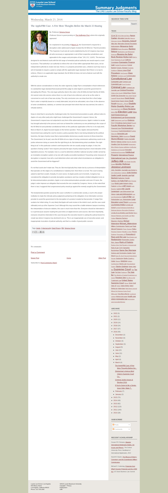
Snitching (124, 261)
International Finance (126, 155)
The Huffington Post (82, 35)
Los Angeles (132, 202)
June (117, 353)
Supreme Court (122, 269)
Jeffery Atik (117, 161)
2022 (116, 313)
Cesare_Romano (122, 68)
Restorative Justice (128, 239)
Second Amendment (130, 256)
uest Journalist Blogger (118, 302)
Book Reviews (117, 57)
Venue (126, 283)
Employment (63, 487)
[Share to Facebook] (41, 232)
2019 (116, 323)
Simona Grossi (64, 32)
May (117, 356)
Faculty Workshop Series (121, 125)
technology (131, 299)
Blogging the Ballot (125, 54)
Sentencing (119, 258)
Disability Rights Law (125, 106)
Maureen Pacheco (122, 218)
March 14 (75, 45)
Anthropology (115, 46)
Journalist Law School (128, 170)
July (117, 350)
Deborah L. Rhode (122, 103)
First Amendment (127, 128)
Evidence (131, 120)
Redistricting (116, 239)
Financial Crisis (116, 128)
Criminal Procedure (127, 90)
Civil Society (124, 73)
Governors (126, 136)
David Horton (115, 101)
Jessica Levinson (121, 167)
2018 (116, 326)
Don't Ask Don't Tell (117, 109)
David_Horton (124, 101)
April (117, 359)
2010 (116, 413)
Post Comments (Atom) (49, 263)
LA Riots (119, 186)
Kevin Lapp (119, 183)
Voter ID (113, 285)
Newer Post (35, 258)
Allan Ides (114, 43)
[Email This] (33, 232)
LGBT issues (126, 186)
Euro (125, 120)
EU (116, 112)
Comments (118, 429)
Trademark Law (116, 280)
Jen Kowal (127, 161)
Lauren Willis (121, 189)
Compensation (131, 76)
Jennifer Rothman (122, 164)
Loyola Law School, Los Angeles (41, 484)
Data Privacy (56, 228)
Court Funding (126, 84)
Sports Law (123, 264)
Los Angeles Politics (118, 205)
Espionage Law (119, 120)
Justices (123, 172)
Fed (133, 125)
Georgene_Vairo (117, 136)
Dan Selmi (129, 95)
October (118, 341)
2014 (116, 400)
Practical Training (116, 231)
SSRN (121, 248)
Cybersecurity (46, 228)
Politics (134, 229)
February (118, 391)
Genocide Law (122, 134)
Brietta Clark (127, 57)
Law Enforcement (125, 191)
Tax (133, 269)
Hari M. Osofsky (131, 141)
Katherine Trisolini (124, 178)
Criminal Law (118, 87)
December (119, 335)
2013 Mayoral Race (124, 35)
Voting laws (121, 288)
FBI (62, 228)
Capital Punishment (121, 65)
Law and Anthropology (124, 194)
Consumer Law (116, 82)
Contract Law (126, 81)
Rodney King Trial (116, 245)
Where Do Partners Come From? (121, 291)
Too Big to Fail (130, 277)
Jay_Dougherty (131, 158)
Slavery (118, 261)
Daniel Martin (120, 98)
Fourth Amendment (125, 131)
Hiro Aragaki (124, 144)
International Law (118, 158)
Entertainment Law (118, 117)
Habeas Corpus (121, 141)
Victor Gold (132, 283)
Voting (118, 285)
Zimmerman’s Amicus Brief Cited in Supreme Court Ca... (124, 374)
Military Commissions (118, 226)
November (119, 338)
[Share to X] (38, 232)
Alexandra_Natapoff (129, 41)
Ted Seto (118, 272)
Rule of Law (115, 248)
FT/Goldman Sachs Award (123, 123)
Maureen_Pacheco (117, 221)
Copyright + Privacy (65, 485)
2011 (116, 410)
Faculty (134, 123)
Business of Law (120, 60)
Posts (116, 425)
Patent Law (128, 226)
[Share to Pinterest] (43, 232)
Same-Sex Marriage (127, 250)
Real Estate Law (132, 237)
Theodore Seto (120, 278)
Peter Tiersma (127, 229)
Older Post (102, 258)
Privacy (134, 231)
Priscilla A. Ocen (127, 231)
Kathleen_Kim (115, 181)
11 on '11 (114, 35)
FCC (112, 123)
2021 (116, 316)
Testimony (124, 272)
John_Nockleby (116, 170)
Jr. (136, 170)
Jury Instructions (116, 172)
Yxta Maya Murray (123, 294)
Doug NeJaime (129, 109)
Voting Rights (125, 285)
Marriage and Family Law (123, 215)
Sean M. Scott (119, 256)
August (118, 347)
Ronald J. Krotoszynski (129, 245)
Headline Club (115, 144)
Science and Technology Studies (121, 253)
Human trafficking (124, 147)
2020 (116, 319)
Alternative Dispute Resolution (127, 43)
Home (69, 258)
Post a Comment (38, 252)
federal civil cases (121, 296)
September (119, 344)
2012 (116, 407)
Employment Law (121, 115)
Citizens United (122, 70)
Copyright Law (116, 84)
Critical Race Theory (129, 93)
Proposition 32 (121, 234)
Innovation (128, 149)
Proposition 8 (130, 234)
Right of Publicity (126, 242)
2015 (116, 397)
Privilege (113, 234)
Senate (113, 258)
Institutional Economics (118, 152)
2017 (116, 329)
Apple (38, 228)
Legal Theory (123, 202)
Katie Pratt (124, 181)
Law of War (127, 197)
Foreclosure (114, 131)
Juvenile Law (126, 175)
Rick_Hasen (115, 242)
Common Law (122, 76)
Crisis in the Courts (116, 93)
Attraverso (124, 46)
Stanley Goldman (122, 266)
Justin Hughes (132, 173)
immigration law (121, 299)
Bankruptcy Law (123, 51)
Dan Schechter (120, 95)
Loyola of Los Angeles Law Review (122, 213)
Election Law (125, 111)
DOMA (113, 95)
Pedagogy (119, 229)
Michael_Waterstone (128, 223)
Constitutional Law (121, 78)
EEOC (113, 112)
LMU (61, 489)
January (118, 394)
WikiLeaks (114, 294)
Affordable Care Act (124, 38)
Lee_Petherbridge (125, 199)
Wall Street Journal (131, 288)
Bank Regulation (123, 49)
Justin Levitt (116, 175)
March (117, 362)
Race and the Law (118, 237)
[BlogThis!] (36, 232)
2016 (116, 332)
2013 (116, 404)
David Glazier (130, 98)
